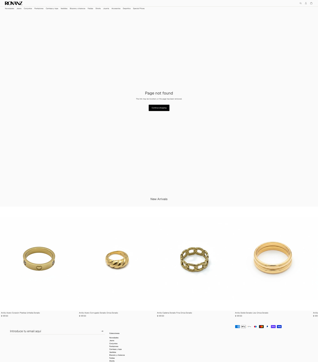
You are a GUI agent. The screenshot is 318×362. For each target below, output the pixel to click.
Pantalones (113, 346)
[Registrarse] (102, 331)
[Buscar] (300, 3)
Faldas (112, 358)
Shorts (111, 361)
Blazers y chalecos (117, 355)
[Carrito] (311, 3)
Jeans (111, 340)
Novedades (113, 338)
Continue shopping (159, 108)
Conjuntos (113, 343)
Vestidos (112, 352)
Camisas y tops (115, 349)
